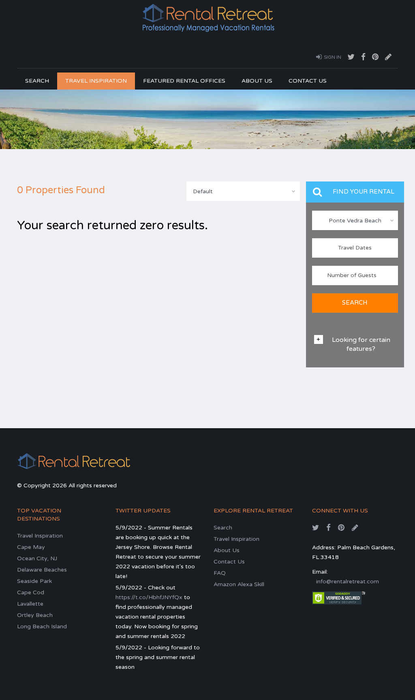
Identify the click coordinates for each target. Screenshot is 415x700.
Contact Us (308, 80)
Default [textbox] (203, 191)
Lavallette (30, 603)
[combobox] (243, 191)
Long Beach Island (42, 626)
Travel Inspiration (96, 80)
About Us (257, 80)
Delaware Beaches (42, 569)
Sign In (332, 57)
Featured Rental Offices (184, 80)
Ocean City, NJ (37, 558)
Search (37, 80)
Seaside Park (34, 581)
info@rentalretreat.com (347, 581)
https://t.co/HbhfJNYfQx (149, 597)
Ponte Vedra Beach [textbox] (355, 220)
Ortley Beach (35, 615)
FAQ (220, 573)
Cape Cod (30, 592)
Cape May (31, 547)
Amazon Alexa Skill (239, 584)
